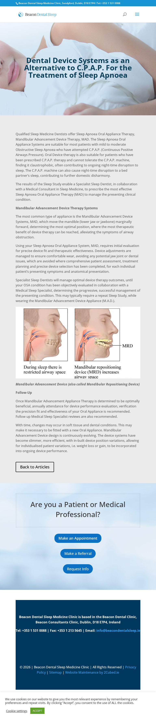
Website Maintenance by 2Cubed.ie (92, 672)
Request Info (78, 568)
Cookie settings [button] (16, 711)
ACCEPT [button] (37, 710)
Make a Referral (78, 553)
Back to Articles (35, 467)
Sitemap (55, 672)
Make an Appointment (77, 538)
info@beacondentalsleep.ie (118, 630)
